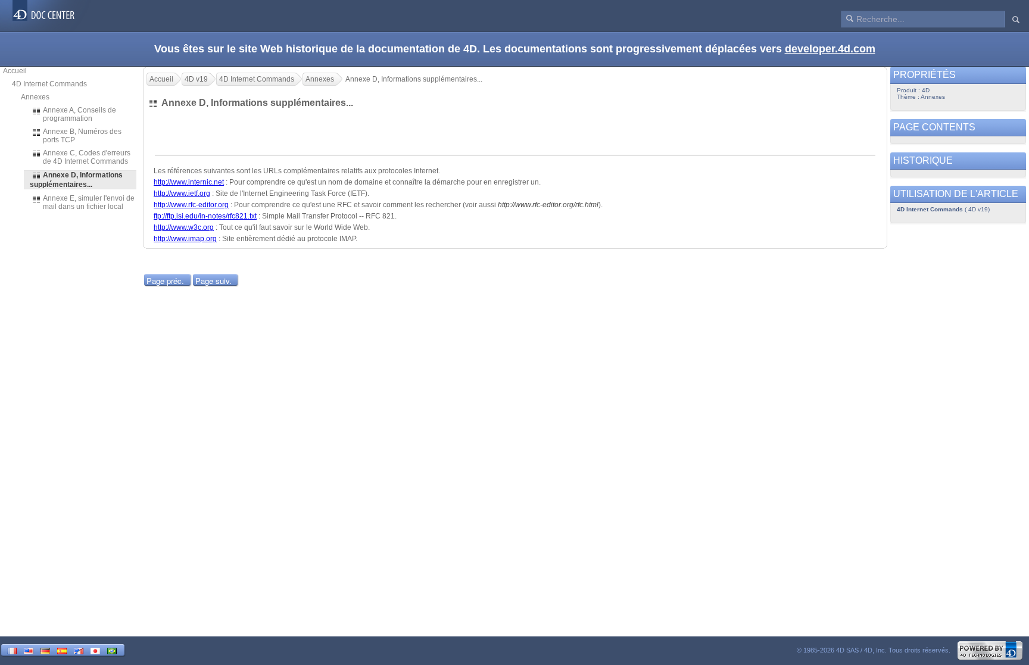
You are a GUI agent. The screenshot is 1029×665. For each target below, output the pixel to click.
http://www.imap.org (185, 239)
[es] (61, 650)
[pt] (112, 650)
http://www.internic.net (189, 182)
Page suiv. (213, 280)
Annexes (35, 97)
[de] (45, 650)
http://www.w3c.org (184, 227)
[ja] (95, 650)
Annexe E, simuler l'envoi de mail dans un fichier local (89, 202)
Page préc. (165, 280)
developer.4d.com (830, 49)
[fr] (11, 650)
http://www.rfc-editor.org (191, 205)
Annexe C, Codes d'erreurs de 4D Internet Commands (86, 157)
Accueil (15, 71)
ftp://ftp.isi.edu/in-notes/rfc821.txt (205, 216)
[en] (28, 650)
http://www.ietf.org (182, 193)
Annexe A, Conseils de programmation (79, 114)
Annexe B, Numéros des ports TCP (82, 135)
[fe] (78, 650)
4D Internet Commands (49, 84)
